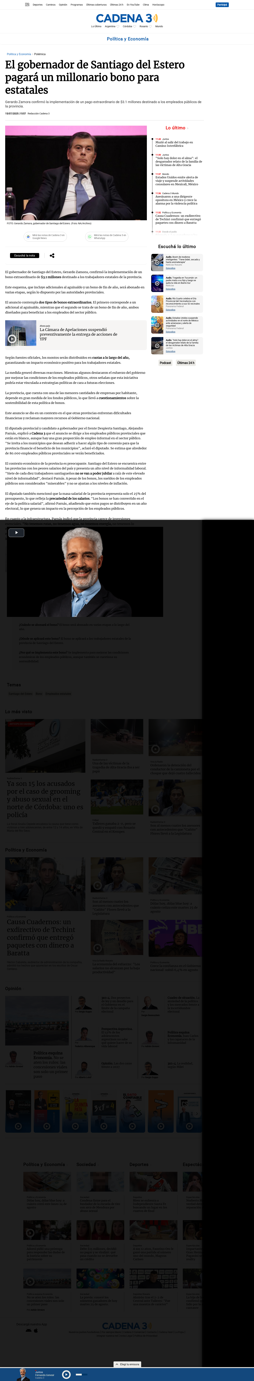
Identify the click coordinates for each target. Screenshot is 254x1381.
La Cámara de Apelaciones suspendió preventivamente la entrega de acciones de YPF (78, 334)
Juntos (165, 139)
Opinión (63, 4)
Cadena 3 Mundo (170, 193)
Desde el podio (169, 231)
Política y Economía (19, 54)
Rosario (144, 26)
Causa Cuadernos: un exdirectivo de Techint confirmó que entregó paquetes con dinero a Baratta (178, 219)
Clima (146, 4)
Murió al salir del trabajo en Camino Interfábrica (174, 144)
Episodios (170, 268)
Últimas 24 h (116, 4)
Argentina (110, 26)
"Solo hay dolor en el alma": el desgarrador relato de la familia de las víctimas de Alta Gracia (179, 161)
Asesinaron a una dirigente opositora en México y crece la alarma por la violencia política (176, 200)
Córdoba (127, 26)
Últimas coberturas (96, 4)
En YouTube (133, 4)
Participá (222, 4)
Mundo (159, 26)
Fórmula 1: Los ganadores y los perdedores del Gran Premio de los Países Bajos (177, 238)
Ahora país (45, 326)
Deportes (38, 4)
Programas (77, 4)
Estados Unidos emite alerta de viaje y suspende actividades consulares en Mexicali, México (177, 181)
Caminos (50, 4)
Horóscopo (158, 4)
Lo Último (96, 26)
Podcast (165, 363)
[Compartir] (52, 256)
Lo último (176, 127)
